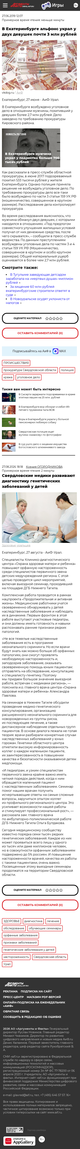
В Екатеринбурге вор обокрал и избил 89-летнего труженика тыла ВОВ (44, 408)
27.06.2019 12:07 (12, 16)
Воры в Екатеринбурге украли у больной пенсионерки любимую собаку (44, 421)
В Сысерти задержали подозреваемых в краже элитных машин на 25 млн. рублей (47, 396)
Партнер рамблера (36, 1130)
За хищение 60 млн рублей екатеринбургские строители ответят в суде (38, 291)
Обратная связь (16, 1011)
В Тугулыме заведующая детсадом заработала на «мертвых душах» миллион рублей (39, 279)
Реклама (10, 991)
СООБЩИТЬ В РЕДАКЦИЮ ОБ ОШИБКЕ (32, 1017)
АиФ (20, 92)
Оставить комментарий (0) (40, 333)
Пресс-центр (13, 997)
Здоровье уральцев (16, 545)
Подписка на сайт (36, 991)
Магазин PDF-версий (44, 997)
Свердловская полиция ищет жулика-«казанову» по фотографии (40, 433)
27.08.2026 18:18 (12, 467)
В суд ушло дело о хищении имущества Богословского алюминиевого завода (43, 446)
